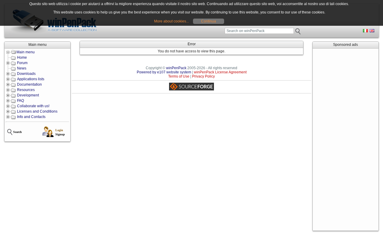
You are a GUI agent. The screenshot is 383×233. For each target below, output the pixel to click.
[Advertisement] (345, 139)
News (21, 68)
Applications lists (30, 79)
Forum (22, 63)
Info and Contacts (31, 117)
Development (28, 95)
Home (22, 57)
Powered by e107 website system (164, 72)
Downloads (26, 74)
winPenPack (176, 68)
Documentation (29, 84)
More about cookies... (171, 21)
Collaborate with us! (33, 106)
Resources (26, 90)
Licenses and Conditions (37, 111)
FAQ (20, 101)
